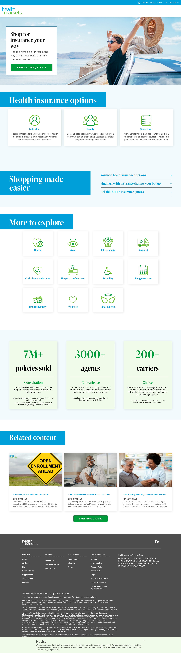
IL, (156, 558)
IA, (151, 558)
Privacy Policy (111, 647)
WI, (137, 566)
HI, (148, 558)
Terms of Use (126, 647)
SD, (156, 563)
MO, (144, 561)
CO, (131, 558)
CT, (134, 558)
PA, (148, 563)
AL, (119, 558)
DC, (137, 558)
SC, (153, 563)
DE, (140, 558)
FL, (143, 558)
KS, (122, 561)
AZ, (125, 558)
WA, (134, 566)
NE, (119, 563)
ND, (157, 561)
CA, (128, 558)
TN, (119, 566)
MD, (130, 561)
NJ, (126, 563)
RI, (151, 563)
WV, (140, 566)
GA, (145, 558)
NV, (132, 563)
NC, (154, 561)
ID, (153, 558)
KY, (124, 561)
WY (143, 566)
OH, (138, 563)
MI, (137, 561)
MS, (147, 561)
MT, (150, 561)
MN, (140, 561)
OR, (145, 563)
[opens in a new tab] (157, 543)
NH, (122, 563)
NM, (129, 563)
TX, (122, 566)
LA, (127, 561)
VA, (128, 566)
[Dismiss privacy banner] (144, 641)
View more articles (90, 518)
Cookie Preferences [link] (98, 582)
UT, (125, 566)
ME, (134, 561)
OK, (141, 563)
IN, (119, 561)
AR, (122, 558)
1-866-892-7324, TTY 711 (151, 2)
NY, (135, 563)
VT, (131, 566)
